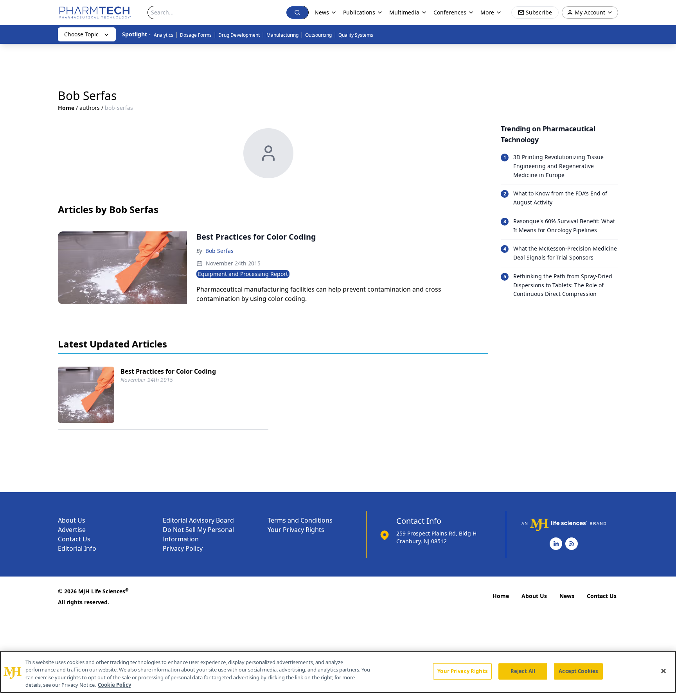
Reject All (523, 671)
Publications (359, 12)
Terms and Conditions (300, 520)
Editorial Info (77, 548)
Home (66, 107)
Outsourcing (318, 35)
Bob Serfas (219, 250)
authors (89, 107)
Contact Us (74, 539)
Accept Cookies (578, 671)
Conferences (449, 12)
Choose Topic (81, 34)
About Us (71, 520)
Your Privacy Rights (296, 529)
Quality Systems (355, 35)
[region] (338, 672)
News (566, 596)
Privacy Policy (183, 548)
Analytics (163, 35)
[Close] (663, 670)
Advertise (72, 529)
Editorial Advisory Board (198, 520)
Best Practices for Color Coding (168, 371)
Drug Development (239, 35)
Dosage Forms (196, 35)
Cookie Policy (114, 684)
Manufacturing (282, 35)
